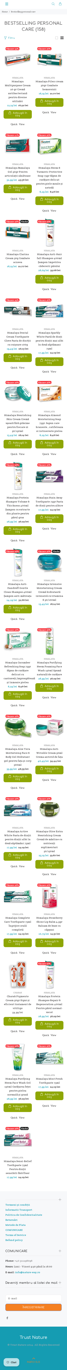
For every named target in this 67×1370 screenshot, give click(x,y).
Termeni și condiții (17, 1204)
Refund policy (14, 1240)
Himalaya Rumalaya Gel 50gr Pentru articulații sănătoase (18, 171)
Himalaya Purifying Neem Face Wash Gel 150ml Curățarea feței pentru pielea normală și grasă (17, 1086)
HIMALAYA (17, 77)
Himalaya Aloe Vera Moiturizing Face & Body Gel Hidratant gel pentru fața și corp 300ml (17, 756)
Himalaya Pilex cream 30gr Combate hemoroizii (49, 85)
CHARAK (17, 992)
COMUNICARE (14, 1230)
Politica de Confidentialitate (23, 1214)
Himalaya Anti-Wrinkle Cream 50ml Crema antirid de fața (49, 752)
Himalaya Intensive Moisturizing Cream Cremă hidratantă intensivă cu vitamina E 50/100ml (49, 591)
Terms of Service (15, 1235)
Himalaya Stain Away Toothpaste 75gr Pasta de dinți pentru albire (49, 501)
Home (5, 11)
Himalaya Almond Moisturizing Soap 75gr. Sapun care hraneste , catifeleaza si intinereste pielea (49, 423)
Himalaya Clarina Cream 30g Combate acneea (17, 258)
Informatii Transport (18, 1209)
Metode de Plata (15, 1225)
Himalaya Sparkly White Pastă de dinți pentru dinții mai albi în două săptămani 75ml (49, 340)
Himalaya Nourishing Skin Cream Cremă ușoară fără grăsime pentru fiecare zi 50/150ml (17, 423)
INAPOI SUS (33, 1362)
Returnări (11, 1219)
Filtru (11, 38)
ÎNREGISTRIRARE (34, 1307)
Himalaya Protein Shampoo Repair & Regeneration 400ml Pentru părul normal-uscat (49, 1004)
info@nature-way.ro (27, 1272)
